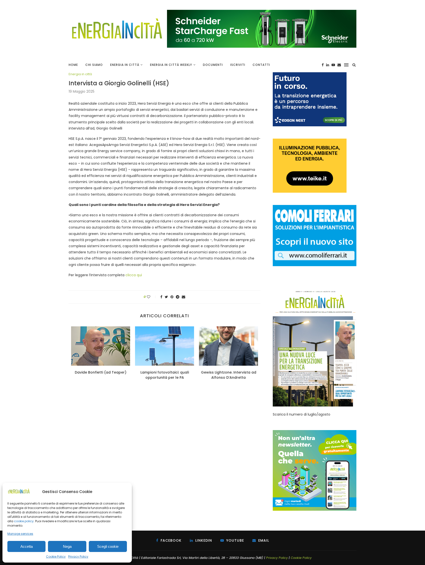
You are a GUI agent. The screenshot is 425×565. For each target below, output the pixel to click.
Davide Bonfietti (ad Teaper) (100, 372)
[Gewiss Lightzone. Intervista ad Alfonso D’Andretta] (228, 346)
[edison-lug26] (310, 74)
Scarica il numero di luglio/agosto (301, 414)
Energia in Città (124, 65)
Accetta (26, 546)
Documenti (213, 65)
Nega (67, 546)
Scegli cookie (108, 546)
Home (73, 65)
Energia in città (80, 74)
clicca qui (133, 275)
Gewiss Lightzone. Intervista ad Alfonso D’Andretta (228, 375)
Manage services (20, 534)
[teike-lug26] (310, 141)
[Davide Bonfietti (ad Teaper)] (100, 346)
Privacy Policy (78, 556)
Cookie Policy (56, 556)
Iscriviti (237, 65)
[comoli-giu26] (314, 207)
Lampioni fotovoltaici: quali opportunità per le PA (164, 375)
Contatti (261, 65)
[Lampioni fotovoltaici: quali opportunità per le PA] (164, 346)
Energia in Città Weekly (171, 65)
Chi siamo (94, 65)
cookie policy (24, 521)
